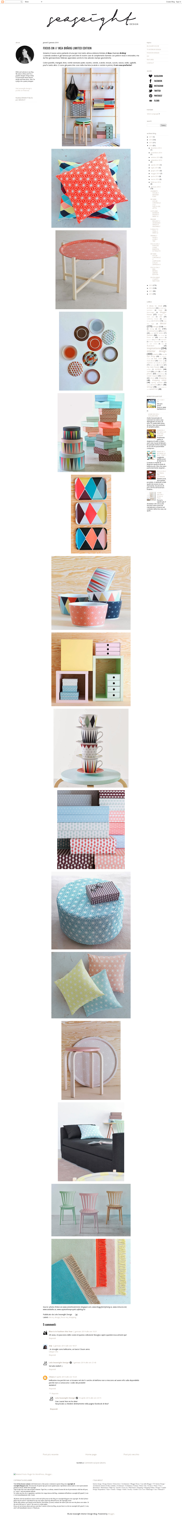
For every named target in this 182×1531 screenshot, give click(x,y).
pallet (156, 371)
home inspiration (155, 341)
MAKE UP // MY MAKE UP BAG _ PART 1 (161, 453)
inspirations (153, 348)
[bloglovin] (156, 78)
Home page (91, 1454)
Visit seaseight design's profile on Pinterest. (24, 89)
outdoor (158, 369)
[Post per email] (75, 1314)
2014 (151, 145)
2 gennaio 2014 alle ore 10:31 (85, 1331)
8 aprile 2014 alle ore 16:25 (66, 1377)
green (156, 339)
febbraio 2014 (156, 182)
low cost (158, 358)
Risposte (55, 1393)
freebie (161, 337)
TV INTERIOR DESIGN (154, 49)
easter (152, 333)
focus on (64, 1317)
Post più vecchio (131, 1454)
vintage (150, 387)
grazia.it (149, 339)
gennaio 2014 (155, 187)
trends (155, 385)
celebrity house (152, 319)
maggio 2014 (155, 173)
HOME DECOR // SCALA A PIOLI (160, 495)
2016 (151, 140)
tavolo (148, 385)
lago (163, 354)
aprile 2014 (155, 176)
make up (161, 361)
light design (151, 356)
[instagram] (156, 88)
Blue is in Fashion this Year (61, 1331)
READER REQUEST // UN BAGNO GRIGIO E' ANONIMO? (155, 222)
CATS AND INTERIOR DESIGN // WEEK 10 (155, 213)
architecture (151, 308)
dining (152, 329)
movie (161, 365)
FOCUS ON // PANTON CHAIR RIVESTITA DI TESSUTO (156, 247)
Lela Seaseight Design (59, 1362)
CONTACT (150, 63)
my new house (153, 367)
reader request (152, 376)
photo (149, 373)
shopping (72, 1317)
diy (159, 329)
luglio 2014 (155, 168)
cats (160, 317)
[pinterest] (156, 97)
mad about (151, 361)
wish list (154, 389)
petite (163, 371)
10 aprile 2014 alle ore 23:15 (90, 1398)
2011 (151, 291)
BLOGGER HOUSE (153, 46)
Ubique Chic (53, 1352)
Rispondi (52, 1338)
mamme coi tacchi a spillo (156, 363)
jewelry (155, 354)
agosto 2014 (155, 165)
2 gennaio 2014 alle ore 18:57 (65, 1346)
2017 (151, 137)
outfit (149, 371)
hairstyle (163, 339)
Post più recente (50, 1454)
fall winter (159, 333)
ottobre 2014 (155, 157)
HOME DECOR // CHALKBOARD (153, 415)
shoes (152, 378)
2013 (151, 285)
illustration (150, 346)
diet (165, 327)
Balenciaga (150, 312)
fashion (150, 335)
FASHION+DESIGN (153, 53)
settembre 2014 (156, 160)
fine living (161, 335)
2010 (151, 294)
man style (153, 365)
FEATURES (150, 60)
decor (51, 1317)
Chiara (52, 1377)
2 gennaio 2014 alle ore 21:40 (84, 1362)
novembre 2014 (156, 153)
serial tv (163, 376)
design (57, 1317)
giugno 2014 (155, 171)
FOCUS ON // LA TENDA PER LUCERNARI (161, 474)
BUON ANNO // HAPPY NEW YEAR (155, 279)
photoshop (160, 374)
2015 (151, 143)
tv (161, 384)
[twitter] (156, 92)
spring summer (157, 382)
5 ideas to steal (154, 306)
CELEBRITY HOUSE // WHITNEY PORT (155, 194)
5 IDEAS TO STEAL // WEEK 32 (154, 231)
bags (160, 310)
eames (164, 331)
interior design (156, 351)
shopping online (159, 380)
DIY (148, 56)
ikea (163, 344)
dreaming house (152, 331)
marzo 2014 (155, 179)
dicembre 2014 (156, 148)
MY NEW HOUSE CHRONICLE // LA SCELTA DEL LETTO (156, 203)
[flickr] (156, 102)
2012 (151, 288)
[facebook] (156, 83)
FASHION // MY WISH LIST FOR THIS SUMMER (161, 433)
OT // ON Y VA (160, 401)
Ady (50, 1346)
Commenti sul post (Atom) (95, 1463)
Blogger (111, 1514)
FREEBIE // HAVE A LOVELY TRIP (154, 238)
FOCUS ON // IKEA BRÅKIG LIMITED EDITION (155, 271)
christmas (156, 321)
